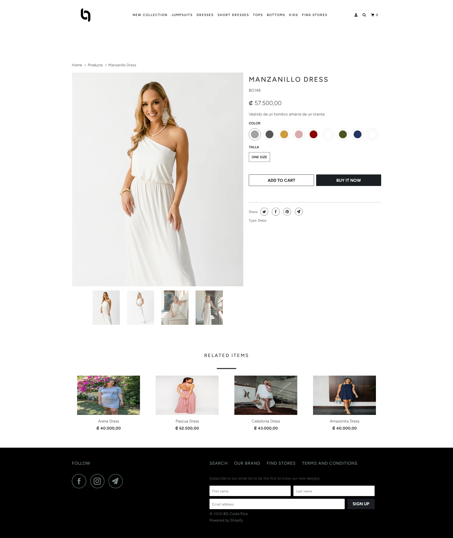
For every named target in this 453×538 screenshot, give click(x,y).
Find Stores (314, 15)
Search (218, 463)
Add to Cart (281, 180)
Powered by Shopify (226, 520)
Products (95, 65)
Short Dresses (233, 15)
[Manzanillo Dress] (158, 179)
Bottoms (276, 15)
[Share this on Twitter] (263, 212)
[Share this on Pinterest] (286, 212)
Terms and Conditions (330, 463)
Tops (258, 15)
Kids (293, 15)
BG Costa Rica (235, 514)
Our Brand (247, 463)
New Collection (150, 15)
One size (259, 157)
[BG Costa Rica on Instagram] (98, 481)
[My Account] (356, 15)
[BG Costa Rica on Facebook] (80, 481)
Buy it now (348, 180)
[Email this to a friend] (298, 212)
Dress (262, 220)
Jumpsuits (182, 15)
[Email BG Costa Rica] (117, 481)
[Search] (365, 15)
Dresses (205, 15)
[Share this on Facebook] (275, 212)
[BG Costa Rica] (99, 15)
